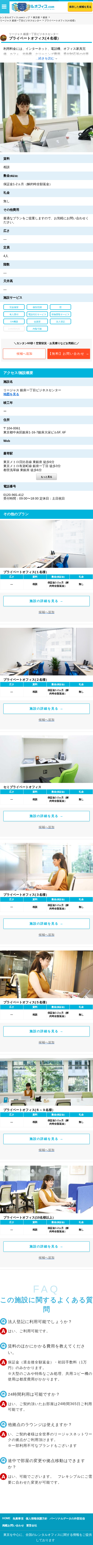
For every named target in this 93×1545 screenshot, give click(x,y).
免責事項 (18, 1518)
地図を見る (11, 394)
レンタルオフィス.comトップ (15, 17)
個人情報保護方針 (36, 1518)
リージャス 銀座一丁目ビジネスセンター (20, 20)
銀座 (45, 17)
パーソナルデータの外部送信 (67, 1518)
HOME (6, 1518)
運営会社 (31, 1525)
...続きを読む (45, 58)
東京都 (36, 17)
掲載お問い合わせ (13, 1525)
